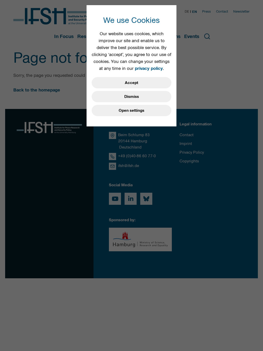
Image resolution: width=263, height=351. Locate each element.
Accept (131, 83)
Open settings (131, 110)
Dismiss (131, 97)
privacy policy (149, 68)
